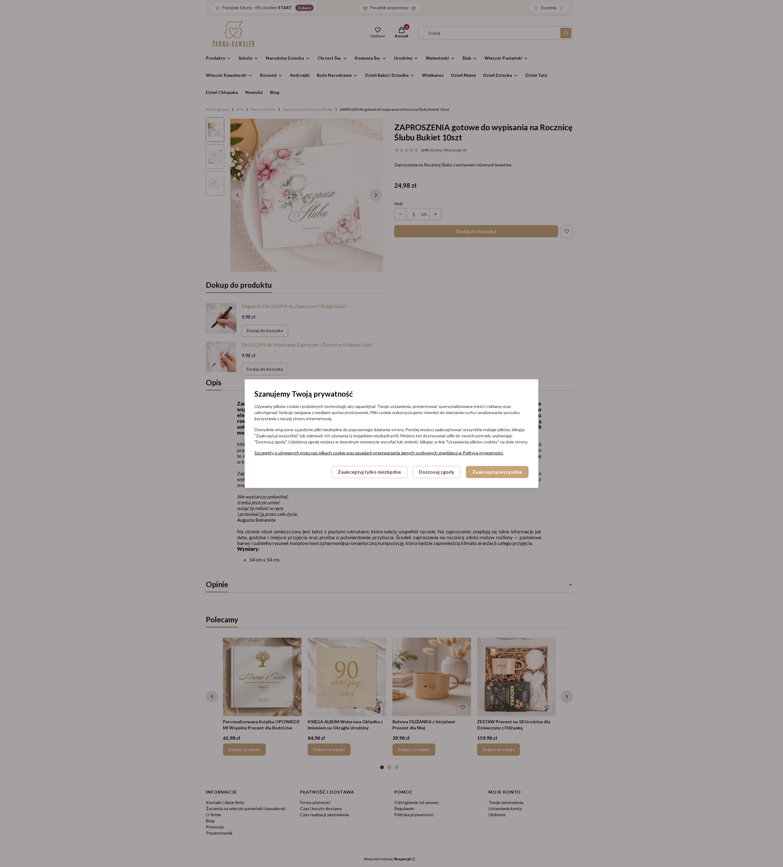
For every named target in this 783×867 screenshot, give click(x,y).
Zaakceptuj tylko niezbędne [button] (369, 472)
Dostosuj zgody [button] (437, 472)
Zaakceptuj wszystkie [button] (497, 472)
